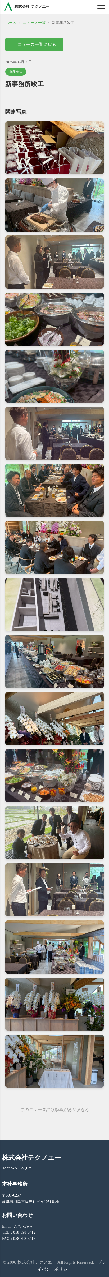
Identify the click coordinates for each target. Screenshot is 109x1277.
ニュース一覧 (34, 23)
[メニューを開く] (101, 7)
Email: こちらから (17, 1226)
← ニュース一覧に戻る (34, 44)
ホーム (11, 23)
